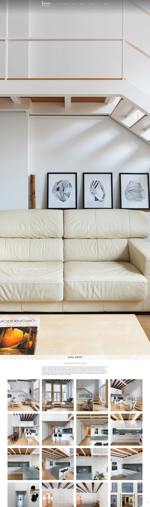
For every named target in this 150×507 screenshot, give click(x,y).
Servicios (73, 3)
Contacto (91, 3)
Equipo (66, 3)
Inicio (59, 3)
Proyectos (82, 3)
